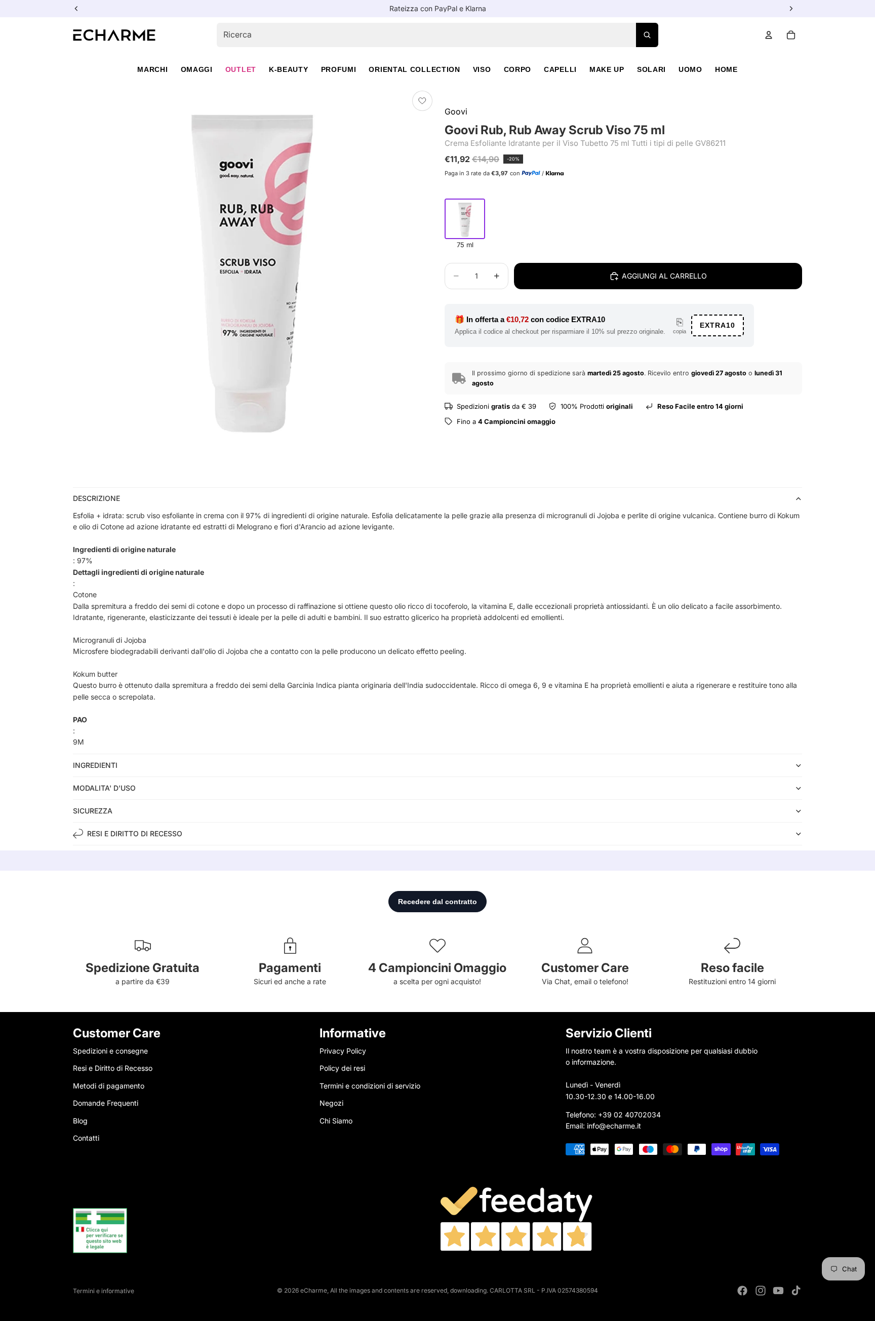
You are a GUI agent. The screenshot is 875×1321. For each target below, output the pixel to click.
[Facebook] (742, 1291)
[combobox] (437, 35)
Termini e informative (103, 1291)
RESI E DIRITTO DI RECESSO (134, 833)
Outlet (240, 69)
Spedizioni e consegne (110, 1050)
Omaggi (197, 69)
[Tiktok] (796, 1291)
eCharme (313, 1290)
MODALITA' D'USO (104, 788)
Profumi (338, 69)
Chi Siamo (336, 1120)
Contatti (86, 1137)
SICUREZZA (92, 810)
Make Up (606, 69)
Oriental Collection (414, 69)
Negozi (331, 1103)
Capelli (560, 69)
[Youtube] (778, 1291)
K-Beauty (288, 69)
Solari (651, 69)
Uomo (690, 69)
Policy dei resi (342, 1068)
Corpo (518, 69)
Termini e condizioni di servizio (370, 1085)
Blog (80, 1120)
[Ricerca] (647, 35)
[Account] (769, 35)
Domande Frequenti (105, 1103)
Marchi (152, 69)
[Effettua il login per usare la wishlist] (422, 101)
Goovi (456, 111)
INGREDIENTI (95, 765)
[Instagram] (760, 1291)
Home (726, 69)
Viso (482, 69)
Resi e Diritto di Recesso (112, 1068)
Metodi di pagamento (108, 1085)
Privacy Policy (343, 1050)
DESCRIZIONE (96, 498)
